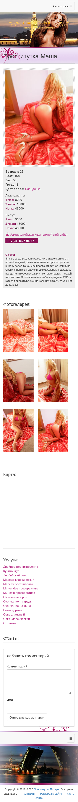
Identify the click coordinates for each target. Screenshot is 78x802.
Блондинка (33, 188)
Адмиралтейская (22, 234)
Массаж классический (18, 579)
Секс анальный (14, 614)
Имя (10, 699)
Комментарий (17, 666)
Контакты (29, 793)
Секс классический (16, 618)
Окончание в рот (15, 597)
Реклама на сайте (51, 793)
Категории (60, 6)
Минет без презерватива (20, 588)
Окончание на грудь (17, 601)
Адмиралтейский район (51, 234)
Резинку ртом (12, 610)
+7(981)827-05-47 (21, 240)
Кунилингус (11, 571)
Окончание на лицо (17, 605)
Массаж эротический (18, 584)
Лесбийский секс (15, 575)
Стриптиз (9, 623)
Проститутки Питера (46, 789)
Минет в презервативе (19, 592)
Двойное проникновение (20, 566)
